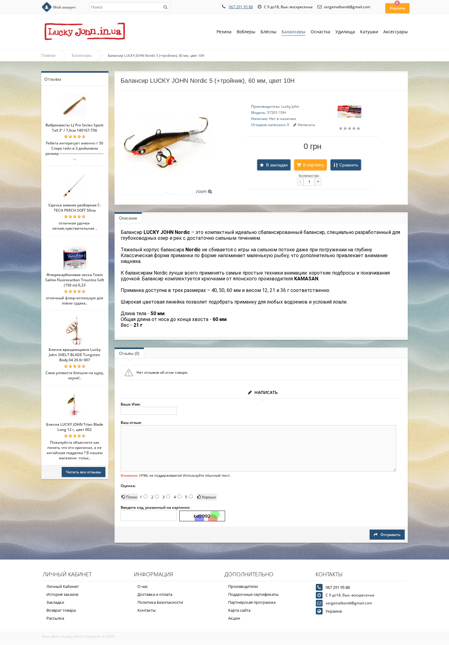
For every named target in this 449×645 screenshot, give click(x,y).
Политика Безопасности (160, 602)
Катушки (369, 32)
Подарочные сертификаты (253, 594)
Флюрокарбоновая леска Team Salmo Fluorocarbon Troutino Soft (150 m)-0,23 (74, 280)
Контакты (146, 610)
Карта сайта (239, 610)
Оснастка (320, 32)
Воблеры (246, 32)
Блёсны (268, 32)
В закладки (277, 164)
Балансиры (293, 32)
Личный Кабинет (62, 586)
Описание (128, 218)
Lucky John (290, 106)
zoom (202, 191)
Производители (243, 586)
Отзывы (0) (129, 353)
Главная (48, 55)
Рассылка (55, 618)
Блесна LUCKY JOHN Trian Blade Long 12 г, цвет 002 (74, 427)
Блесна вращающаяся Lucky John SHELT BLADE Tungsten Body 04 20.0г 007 (74, 355)
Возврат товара (61, 610)
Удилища (345, 32)
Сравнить (348, 164)
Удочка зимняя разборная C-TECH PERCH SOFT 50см (74, 207)
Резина (224, 32)
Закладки (55, 602)
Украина (334, 611)
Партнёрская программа (252, 602)
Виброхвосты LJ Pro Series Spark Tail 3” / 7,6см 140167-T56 (75, 127)
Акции (234, 618)
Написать (306, 124)
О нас (142, 586)
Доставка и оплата (154, 594)
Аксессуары (395, 32)
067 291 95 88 (241, 6)
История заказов (62, 594)
